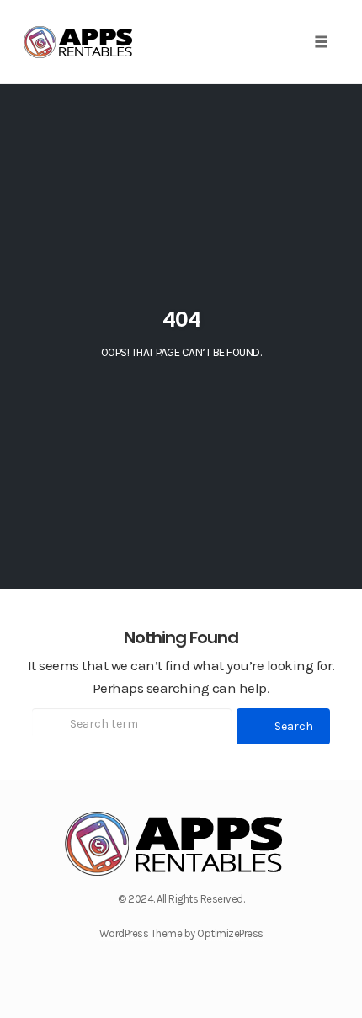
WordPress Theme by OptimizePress (181, 933)
